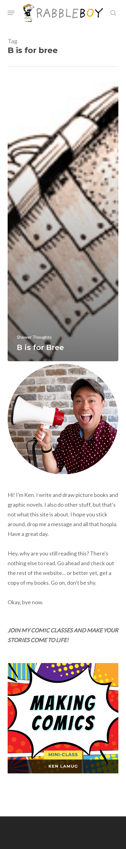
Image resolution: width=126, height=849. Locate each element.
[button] (11, 13)
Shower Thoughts (34, 337)
